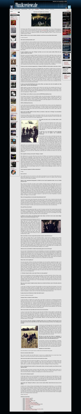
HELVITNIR (64, 19)
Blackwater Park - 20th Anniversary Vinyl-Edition (33, 409)
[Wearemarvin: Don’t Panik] (13, 104)
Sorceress (27, 407)
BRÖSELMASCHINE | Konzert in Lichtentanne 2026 (66, 39)
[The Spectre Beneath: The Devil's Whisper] (13, 128)
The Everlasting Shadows (15, 161)
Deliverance (27, 399)
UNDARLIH (64, 25)
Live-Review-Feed (67, 64)
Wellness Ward (13, 27)
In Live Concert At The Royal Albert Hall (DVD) (33, 404)
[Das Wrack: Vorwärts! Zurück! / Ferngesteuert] (13, 96)
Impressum (66, 78)
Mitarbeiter (66, 77)
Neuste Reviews (17, 9)
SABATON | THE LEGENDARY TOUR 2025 (66, 41)
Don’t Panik (12, 98)
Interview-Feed (66, 63)
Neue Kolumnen (66, 44)
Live (32, 9)
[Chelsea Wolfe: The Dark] (13, 152)
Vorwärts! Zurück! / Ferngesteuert (14, 90)
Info (26, 394)
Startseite (11, 9)
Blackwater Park (28, 398)
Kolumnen (42, 9)
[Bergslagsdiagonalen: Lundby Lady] (13, 72)
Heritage (27, 405)
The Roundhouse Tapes (29, 400)
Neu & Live (67, 28)
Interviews (37, 9)
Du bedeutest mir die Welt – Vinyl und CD (15, 51)
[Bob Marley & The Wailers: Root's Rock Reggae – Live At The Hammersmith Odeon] (13, 25)
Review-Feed (66, 62)
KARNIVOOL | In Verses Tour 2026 (66, 33)
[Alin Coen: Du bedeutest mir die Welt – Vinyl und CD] (13, 57)
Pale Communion (28, 406)
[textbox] (14, 12)
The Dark (12, 146)
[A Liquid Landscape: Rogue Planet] (13, 136)
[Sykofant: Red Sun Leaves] (13, 112)
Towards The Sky (13, 169)
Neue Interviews (66, 12)
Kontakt (68, 10)
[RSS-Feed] (66, 8)
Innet (11, 153)
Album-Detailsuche (13, 13)
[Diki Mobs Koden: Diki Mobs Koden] (13, 88)
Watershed (27, 401)
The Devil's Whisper (14, 122)
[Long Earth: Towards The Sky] (13, 175)
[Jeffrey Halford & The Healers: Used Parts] (13, 144)
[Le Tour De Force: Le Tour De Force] (13, 41)
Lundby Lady (13, 66)
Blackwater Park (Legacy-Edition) (31, 403)
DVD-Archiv (52, 9)
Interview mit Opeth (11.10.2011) (41, 11)
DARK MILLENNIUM (66, 16)
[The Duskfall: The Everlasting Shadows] (13, 167)
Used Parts (12, 138)
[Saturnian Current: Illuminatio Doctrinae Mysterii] (13, 120)
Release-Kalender (24, 9)
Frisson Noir (13, 74)
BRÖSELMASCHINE (66, 22)
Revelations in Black (14, 42)
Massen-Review (44, 30)
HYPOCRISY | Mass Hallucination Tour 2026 (66, 36)
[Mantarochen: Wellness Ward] (13, 33)
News (30, 9)
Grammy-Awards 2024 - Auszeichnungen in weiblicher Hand (66, 50)
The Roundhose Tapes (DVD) (30, 402)
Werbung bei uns (66, 76)
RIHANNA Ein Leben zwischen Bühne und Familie (66, 47)
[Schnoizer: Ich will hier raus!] (13, 65)
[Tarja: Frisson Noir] (13, 80)
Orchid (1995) (28, 408)
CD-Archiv (47, 9)
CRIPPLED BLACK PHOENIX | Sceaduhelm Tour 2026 (66, 31)
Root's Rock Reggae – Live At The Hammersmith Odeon (14, 19)
